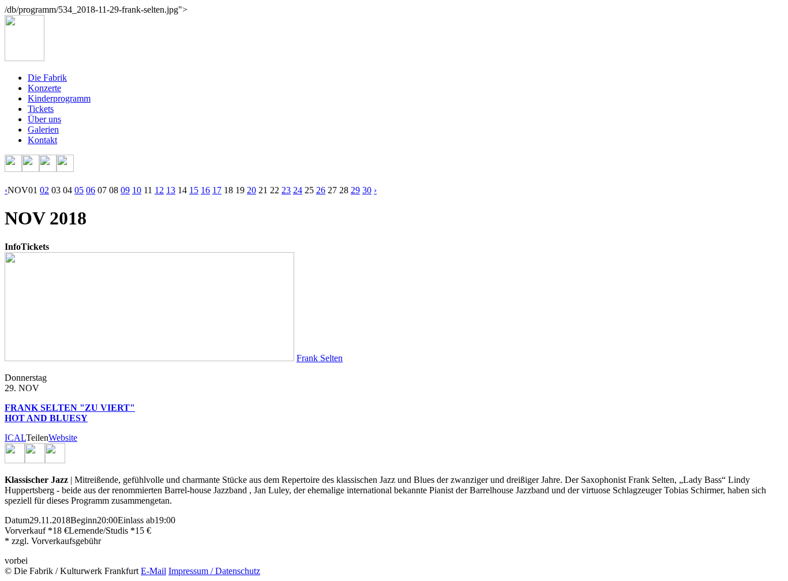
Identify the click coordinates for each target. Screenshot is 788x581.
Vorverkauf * (28, 530)
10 (136, 190)
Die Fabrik (47, 78)
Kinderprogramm (59, 98)
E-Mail (153, 571)
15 (193, 190)
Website (62, 438)
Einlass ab (136, 520)
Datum (17, 520)
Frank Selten (320, 358)
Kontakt (42, 140)
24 (297, 190)
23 (286, 190)
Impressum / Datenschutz (214, 571)
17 (217, 190)
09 (125, 190)
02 (44, 190)
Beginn (83, 520)
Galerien (43, 129)
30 (367, 190)
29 (355, 190)
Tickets (41, 109)
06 (90, 190)
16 (205, 190)
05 (79, 190)
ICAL (15, 438)
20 (251, 190)
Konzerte (44, 88)
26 (320, 190)
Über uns (44, 119)
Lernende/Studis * (102, 530)
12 (159, 190)
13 (170, 190)
